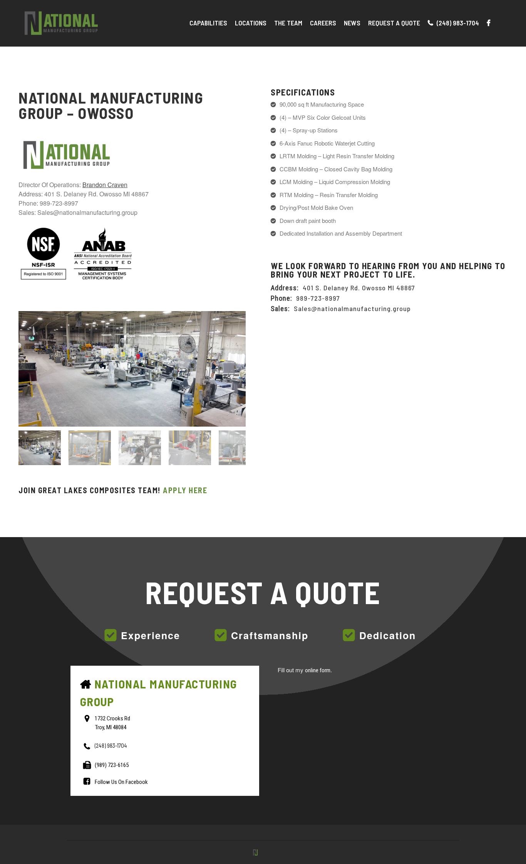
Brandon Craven (104, 184)
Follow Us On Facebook (121, 782)
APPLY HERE (185, 490)
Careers (323, 22)
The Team (288, 22)
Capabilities (208, 22)
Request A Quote (394, 22)
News (352, 22)
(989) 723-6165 (112, 765)
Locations (250, 22)
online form (317, 670)
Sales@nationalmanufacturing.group (352, 308)
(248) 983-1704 (457, 22)
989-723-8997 (318, 298)
